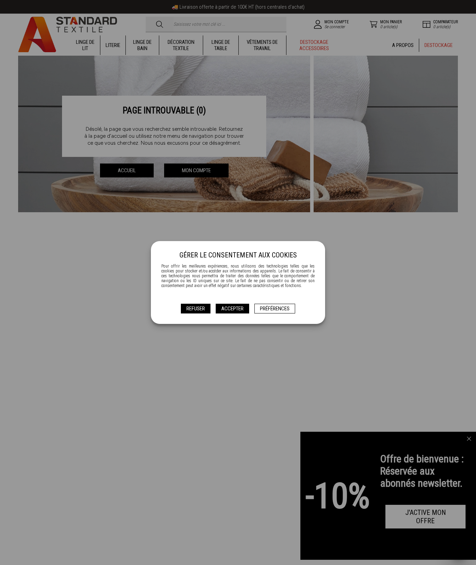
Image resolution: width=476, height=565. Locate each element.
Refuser (195, 308)
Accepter (232, 308)
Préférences (275, 308)
